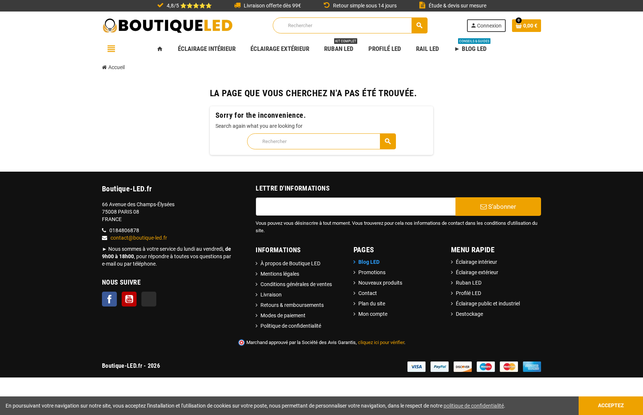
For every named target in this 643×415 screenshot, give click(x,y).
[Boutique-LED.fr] (168, 25)
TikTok (148, 299)
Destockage (469, 314)
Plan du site (371, 304)
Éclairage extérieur (477, 272)
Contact (367, 293)
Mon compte (372, 314)
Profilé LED (468, 293)
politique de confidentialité (474, 406)
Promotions (372, 272)
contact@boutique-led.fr (139, 238)
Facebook (109, 299)
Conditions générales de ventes (296, 284)
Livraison (271, 295)
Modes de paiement (282, 315)
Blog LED (369, 262)
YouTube (129, 299)
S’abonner (501, 206)
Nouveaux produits (380, 283)
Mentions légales (279, 274)
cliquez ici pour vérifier (381, 342)
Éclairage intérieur (476, 262)
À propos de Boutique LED (290, 263)
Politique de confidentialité (290, 326)
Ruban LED (469, 283)
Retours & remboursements (292, 305)
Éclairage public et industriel (488, 304)
